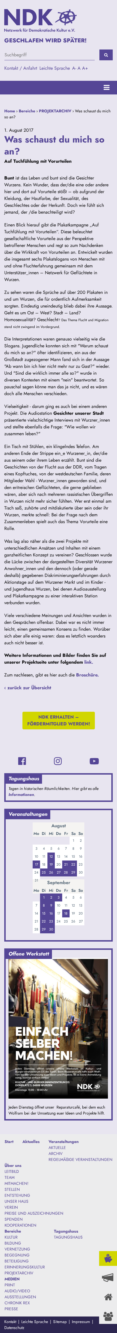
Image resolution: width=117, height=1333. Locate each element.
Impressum (81, 1321)
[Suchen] (106, 54)
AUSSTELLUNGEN (20, 1297)
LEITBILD (12, 1171)
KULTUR (11, 1237)
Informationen (21, 794)
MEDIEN (12, 1279)
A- (74, 68)
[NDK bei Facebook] (22, 761)
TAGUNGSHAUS (68, 1237)
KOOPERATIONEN (20, 1225)
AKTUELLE (57, 1147)
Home (9, 111)
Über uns (13, 1165)
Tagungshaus (66, 1231)
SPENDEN (14, 1219)
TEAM (9, 1177)
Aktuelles (30, 1141)
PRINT (10, 1285)
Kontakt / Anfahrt (20, 68)
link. (88, 662)
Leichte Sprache (54, 68)
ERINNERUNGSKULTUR (25, 1267)
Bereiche (27, 111)
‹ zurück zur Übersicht (27, 687)
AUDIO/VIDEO (17, 1291)
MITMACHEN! (16, 1183)
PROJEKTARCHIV (55, 111)
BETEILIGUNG (17, 1261)
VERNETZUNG (17, 1249)
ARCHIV (55, 1153)
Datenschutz (14, 1327)
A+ (85, 68)
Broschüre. (87, 675)
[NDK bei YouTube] (94, 761)
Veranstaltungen (64, 1141)
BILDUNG (13, 1243)
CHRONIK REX (17, 1303)
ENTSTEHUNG (17, 1195)
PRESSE (11, 1309)
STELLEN (12, 1189)
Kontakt (10, 1321)
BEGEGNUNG (17, 1255)
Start (9, 1141)
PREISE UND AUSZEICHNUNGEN (34, 1213)
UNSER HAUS (16, 1201)
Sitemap (60, 1321)
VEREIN (11, 1207)
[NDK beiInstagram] (58, 761)
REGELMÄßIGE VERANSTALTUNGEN (80, 1159)
